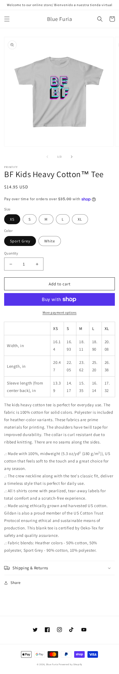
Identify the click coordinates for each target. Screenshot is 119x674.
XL (80, 219)
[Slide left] (47, 157)
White (49, 241)
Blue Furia (52, 664)
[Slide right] (72, 157)
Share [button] (16, 582)
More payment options (60, 312)
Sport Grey (20, 241)
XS (12, 219)
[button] (7, 19)
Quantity (11, 253)
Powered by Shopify (70, 664)
